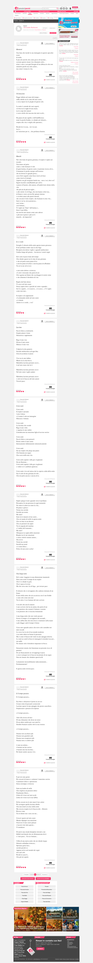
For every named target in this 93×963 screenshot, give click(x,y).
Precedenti (26, 874)
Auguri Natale (19, 942)
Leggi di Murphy (54, 13)
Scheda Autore (52, 28)
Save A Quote (69, 942)
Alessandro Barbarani (30, 27)
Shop (68, 945)
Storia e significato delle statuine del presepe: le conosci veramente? (70, 917)
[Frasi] (15, 12)
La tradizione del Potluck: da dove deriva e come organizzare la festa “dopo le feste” (30, 927)
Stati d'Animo (16, 957)
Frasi (18, 13)
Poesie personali (23, 45)
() (68, 44)
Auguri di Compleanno (19, 940)
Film (35, 13)
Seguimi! (45, 27)
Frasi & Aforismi (38, 29)
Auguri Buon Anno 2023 (28, 18)
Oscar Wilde (22, 956)
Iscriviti (40, 949)
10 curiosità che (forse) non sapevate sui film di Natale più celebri (70, 930)
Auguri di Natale (18, 18)
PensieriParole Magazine (20, 908)
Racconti (47, 13)
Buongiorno (44, 18)
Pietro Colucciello (75, 72)
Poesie (30, 13)
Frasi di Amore (24, 886)
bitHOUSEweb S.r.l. (37, 959)
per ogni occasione (64, 13)
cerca (54, 8)
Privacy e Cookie (66, 959)
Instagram (66, 8)
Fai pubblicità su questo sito (72, 947)
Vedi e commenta (50, 43)
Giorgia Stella (76, 46)
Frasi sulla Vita (24, 892)
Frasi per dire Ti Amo (19, 951)
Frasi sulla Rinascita (46, 895)
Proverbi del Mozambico (46, 889)
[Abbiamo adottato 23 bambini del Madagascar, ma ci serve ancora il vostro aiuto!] (54, 913)
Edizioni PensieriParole (71, 946)
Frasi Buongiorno (18, 948)
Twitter (64, 8)
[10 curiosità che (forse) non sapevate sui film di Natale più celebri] (71, 925)
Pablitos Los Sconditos (74, 62)
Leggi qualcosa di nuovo (27, 878)
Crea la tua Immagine (50, 76)
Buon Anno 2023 (22, 943)
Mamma (77, 56)
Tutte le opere (27, 11)
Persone (76, 48)
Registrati (75, 7)
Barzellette (16, 943)
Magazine (76, 11)
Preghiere (17, 15)
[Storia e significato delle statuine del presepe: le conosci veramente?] (71, 913)
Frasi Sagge (51, 18)
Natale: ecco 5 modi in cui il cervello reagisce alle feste (54, 930)
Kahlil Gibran (20, 954)
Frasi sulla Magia (46, 892)
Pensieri (46, 886)
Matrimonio (16, 956)
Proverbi (72, 13)
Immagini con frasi (61, 11)
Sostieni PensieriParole (68, 23)
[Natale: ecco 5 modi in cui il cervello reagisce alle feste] (54, 925)
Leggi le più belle (43, 32)
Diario (77, 13)
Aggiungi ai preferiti (42, 43)
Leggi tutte (53, 32)
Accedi (75, 9)
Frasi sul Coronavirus (46, 898)
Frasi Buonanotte (19, 946)
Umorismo (42, 13)
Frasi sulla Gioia (46, 901)
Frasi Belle (37, 18)
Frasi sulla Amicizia (24, 889)
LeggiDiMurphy (70, 943)
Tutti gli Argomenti (43, 878)
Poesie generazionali (24, 152)
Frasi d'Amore (18, 949)
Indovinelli (25, 13)
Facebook (61, 8)
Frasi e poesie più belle (44, 11)
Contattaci (77, 959)
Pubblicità (57, 959)
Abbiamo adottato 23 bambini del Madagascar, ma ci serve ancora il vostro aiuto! (53, 916)
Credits (60, 959)
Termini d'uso (72, 959)
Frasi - (23, 8)
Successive (44, 874)
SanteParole (69, 944)
